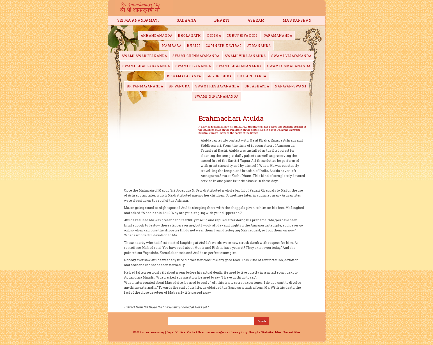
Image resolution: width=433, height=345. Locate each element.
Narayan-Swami (290, 86)
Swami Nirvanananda (217, 96)
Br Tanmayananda (145, 86)
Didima (213, 35)
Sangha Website (261, 332)
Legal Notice (175, 332)
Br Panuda (179, 86)
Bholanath (189, 35)
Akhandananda (157, 35)
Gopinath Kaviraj (224, 45)
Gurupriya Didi (242, 35)
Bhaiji (193, 45)
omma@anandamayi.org (229, 332)
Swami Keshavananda (217, 86)
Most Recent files (287, 332)
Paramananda (278, 35)
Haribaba (172, 45)
